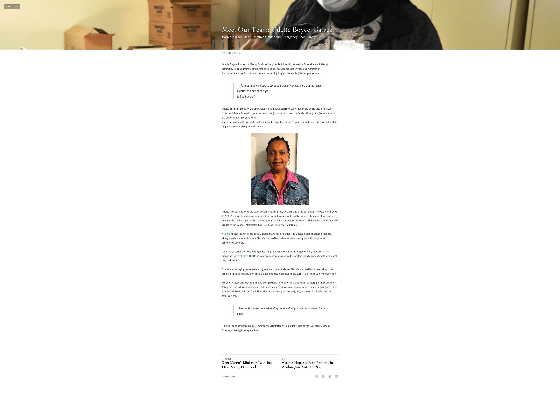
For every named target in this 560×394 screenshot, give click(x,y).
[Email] (336, 376)
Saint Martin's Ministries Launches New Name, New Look (247, 365)
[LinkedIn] (329, 376)
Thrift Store (242, 256)
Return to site (13, 6)
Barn (227, 234)
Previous (227, 359)
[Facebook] (316, 376)
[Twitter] (323, 376)
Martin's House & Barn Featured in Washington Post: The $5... (307, 365)
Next (283, 359)
